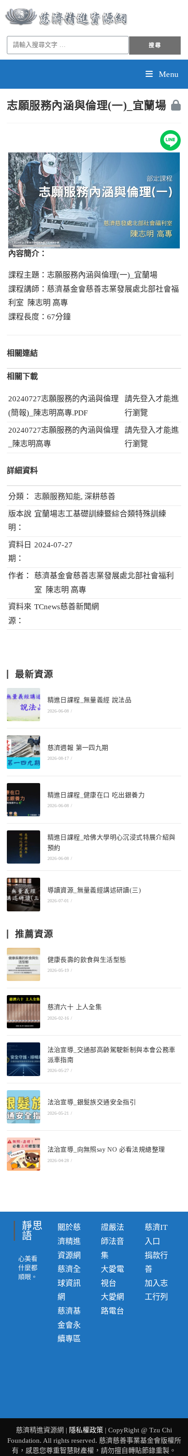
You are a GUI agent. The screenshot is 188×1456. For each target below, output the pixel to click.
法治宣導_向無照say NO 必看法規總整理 (106, 1149)
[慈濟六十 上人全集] (23, 1011)
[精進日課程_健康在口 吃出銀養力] (23, 799)
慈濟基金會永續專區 (69, 1325)
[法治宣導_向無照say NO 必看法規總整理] (23, 1154)
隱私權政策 (87, 1430)
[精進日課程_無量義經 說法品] (23, 704)
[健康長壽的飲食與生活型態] (23, 964)
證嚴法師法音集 (112, 1241)
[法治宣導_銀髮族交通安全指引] (23, 1106)
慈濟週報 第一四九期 (78, 747)
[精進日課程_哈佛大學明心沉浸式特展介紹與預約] (23, 847)
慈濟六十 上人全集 (74, 1007)
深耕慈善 (99, 496)
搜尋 (155, 45)
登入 (148, 398)
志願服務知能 (57, 496)
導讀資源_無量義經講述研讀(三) (94, 890)
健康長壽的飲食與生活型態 (86, 959)
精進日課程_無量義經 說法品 (89, 700)
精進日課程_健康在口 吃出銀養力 (96, 795)
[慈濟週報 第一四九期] (23, 751)
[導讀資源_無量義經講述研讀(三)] (23, 894)
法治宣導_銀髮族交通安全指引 (91, 1102)
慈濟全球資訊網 (69, 1283)
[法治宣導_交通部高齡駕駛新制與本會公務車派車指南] (23, 1059)
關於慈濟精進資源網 (69, 1241)
